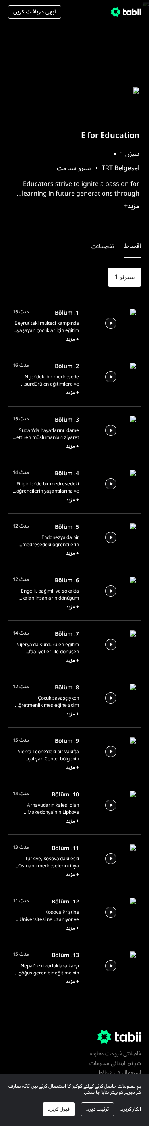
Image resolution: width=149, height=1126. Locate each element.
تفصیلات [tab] (102, 246)
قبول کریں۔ (59, 1109)
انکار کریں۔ (130, 1109)
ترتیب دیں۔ (97, 1109)
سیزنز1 (124, 277)
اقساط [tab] (132, 246)
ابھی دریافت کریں (34, 11)
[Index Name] (110, 323)
